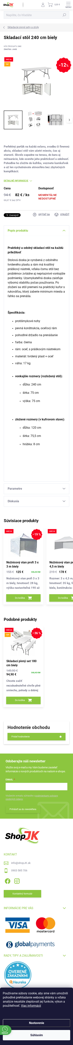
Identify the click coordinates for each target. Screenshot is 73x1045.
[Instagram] (16, 880)
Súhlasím (36, 1035)
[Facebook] (7, 880)
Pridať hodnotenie (20, 736)
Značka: (10, 49)
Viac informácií (31, 1005)
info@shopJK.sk (21, 862)
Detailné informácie (16, 180)
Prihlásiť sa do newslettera (23, 809)
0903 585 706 (19, 870)
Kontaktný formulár (22, 893)
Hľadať (64, 15)
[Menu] (68, 4)
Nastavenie (36, 1023)
